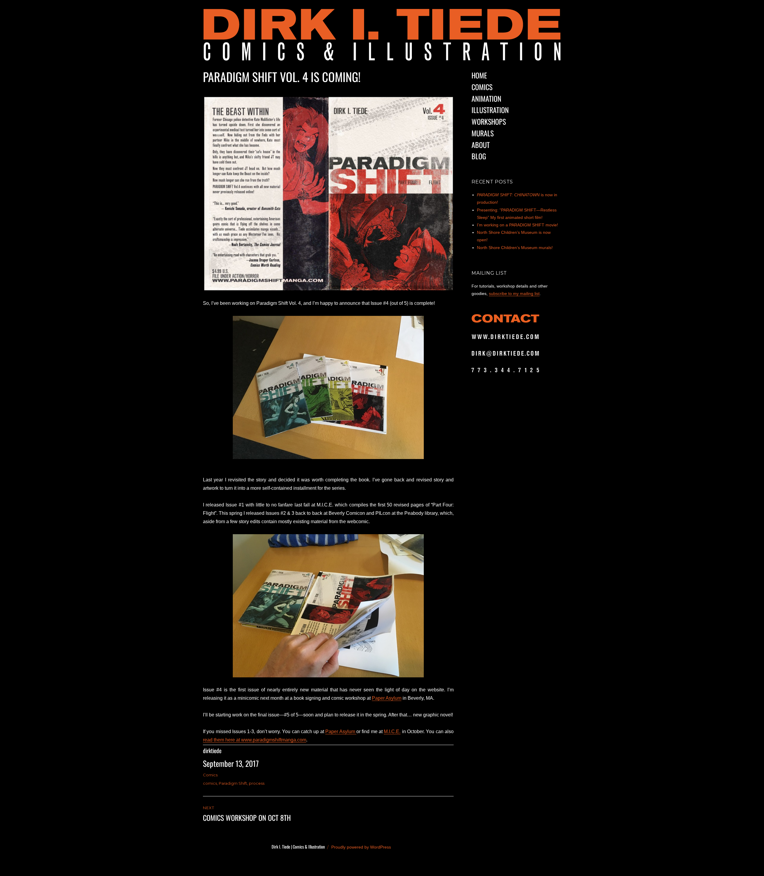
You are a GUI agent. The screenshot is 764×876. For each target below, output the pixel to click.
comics (210, 783)
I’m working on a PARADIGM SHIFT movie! (517, 225)
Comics (210, 775)
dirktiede (212, 750)
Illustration (490, 109)
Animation (486, 98)
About (481, 144)
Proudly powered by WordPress (361, 847)
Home (479, 75)
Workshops (489, 121)
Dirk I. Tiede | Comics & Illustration (298, 846)
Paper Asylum (386, 698)
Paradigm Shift (233, 783)
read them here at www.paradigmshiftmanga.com (254, 739)
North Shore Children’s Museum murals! (515, 247)
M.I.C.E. (392, 731)
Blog (479, 156)
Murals (483, 133)
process (256, 783)
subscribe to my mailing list (514, 293)
